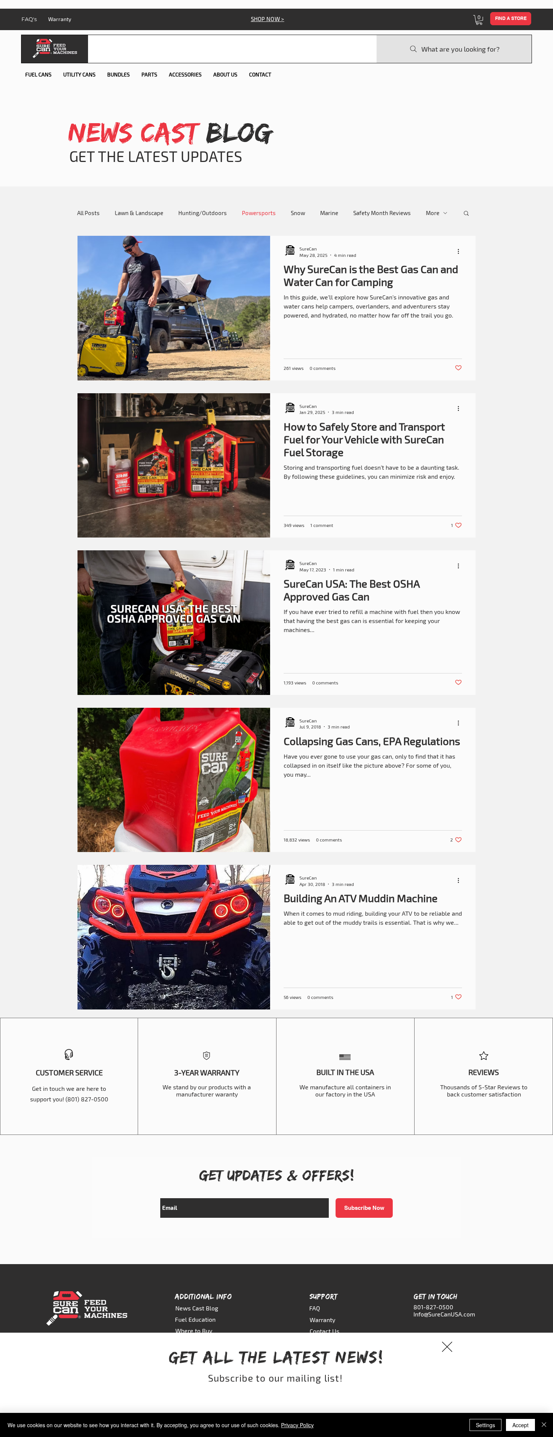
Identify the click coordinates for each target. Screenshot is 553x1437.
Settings (485, 1425)
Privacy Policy (297, 1425)
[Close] (543, 1425)
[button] (447, 1347)
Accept (520, 1425)
